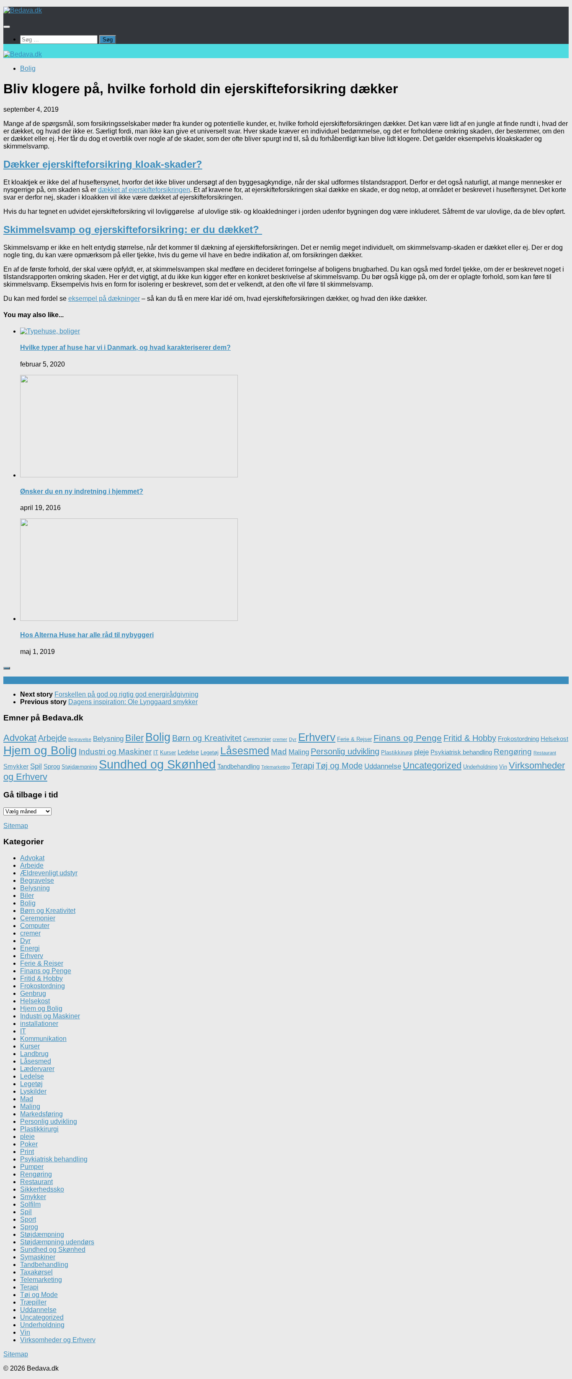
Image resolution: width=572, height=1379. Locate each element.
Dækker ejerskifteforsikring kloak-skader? (102, 164)
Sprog (52, 766)
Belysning (108, 739)
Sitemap (15, 825)
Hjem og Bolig (40, 750)
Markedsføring (41, 1114)
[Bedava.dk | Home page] (22, 10)
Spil (36, 766)
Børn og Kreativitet (207, 738)
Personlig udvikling (345, 751)
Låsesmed (244, 750)
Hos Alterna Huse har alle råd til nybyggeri (87, 634)
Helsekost (554, 738)
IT (155, 752)
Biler (134, 738)
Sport (28, 1219)
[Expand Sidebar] (6, 668)
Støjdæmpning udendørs (57, 1242)
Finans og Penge (408, 738)
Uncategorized (432, 765)
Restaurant (544, 752)
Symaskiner (37, 1257)
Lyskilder (33, 1091)
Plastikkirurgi (396, 752)
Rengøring (513, 751)
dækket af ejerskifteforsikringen (144, 189)
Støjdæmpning (79, 767)
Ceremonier (257, 739)
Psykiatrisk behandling (461, 752)
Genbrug (33, 993)
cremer (280, 739)
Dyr (292, 739)
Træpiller (33, 1302)
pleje (421, 752)
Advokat (19, 738)
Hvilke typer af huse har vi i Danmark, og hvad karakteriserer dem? (125, 347)
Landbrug (34, 1053)
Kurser (168, 752)
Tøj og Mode (339, 765)
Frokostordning (518, 738)
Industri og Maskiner (115, 751)
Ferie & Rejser (354, 739)
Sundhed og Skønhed (157, 764)
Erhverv (316, 737)
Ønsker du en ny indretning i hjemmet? (81, 491)
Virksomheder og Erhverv (57, 1339)
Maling (299, 752)
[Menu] (6, 27)
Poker (29, 1144)
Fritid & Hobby (469, 738)
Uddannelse (382, 766)
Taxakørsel (36, 1272)
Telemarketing (275, 766)
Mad (279, 751)
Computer (34, 925)
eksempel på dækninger (104, 298)
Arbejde (52, 738)
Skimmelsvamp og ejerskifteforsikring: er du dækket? (132, 229)
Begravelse (79, 739)
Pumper (32, 1166)
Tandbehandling (238, 766)
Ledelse (188, 752)
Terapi (302, 765)
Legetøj (210, 752)
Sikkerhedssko (42, 1189)
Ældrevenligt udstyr (48, 873)
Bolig (28, 68)
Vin (503, 767)
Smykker (15, 766)
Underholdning (480, 767)
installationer (39, 1023)
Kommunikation (43, 1038)
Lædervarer (37, 1068)
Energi (30, 948)
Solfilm (30, 1204)
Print (27, 1151)
